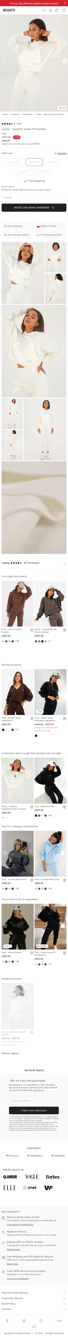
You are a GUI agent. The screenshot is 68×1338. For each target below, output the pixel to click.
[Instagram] (41, 1320)
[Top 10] (18, 926)
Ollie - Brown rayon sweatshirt (11, 719)
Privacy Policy (49, 1126)
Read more (12, 1264)
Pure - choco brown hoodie (12, 630)
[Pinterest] (24, 1320)
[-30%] (18, 1005)
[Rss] (59, 1320)
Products (15, 114)
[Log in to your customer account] (50, 10)
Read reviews (13, 1249)
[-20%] (50, 692)
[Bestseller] (50, 926)
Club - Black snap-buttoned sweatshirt (44, 719)
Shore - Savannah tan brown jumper (45, 630)
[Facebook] (7, 1320)
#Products (12, 1155)
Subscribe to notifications (20, 1224)
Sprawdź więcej (34, 1070)
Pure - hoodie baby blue (46, 879)
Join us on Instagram (18, 1278)
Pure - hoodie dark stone (14, 879)
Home (5, 114)
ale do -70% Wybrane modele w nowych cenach (34, 3)
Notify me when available (32, 207)
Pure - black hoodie (12, 952)
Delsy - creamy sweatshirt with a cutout (14, 807)
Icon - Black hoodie (44, 806)
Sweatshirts (28, 114)
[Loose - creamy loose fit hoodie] (55, 257)
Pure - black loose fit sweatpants (44, 953)
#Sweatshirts (35, 1155)
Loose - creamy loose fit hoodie (14, 1033)
